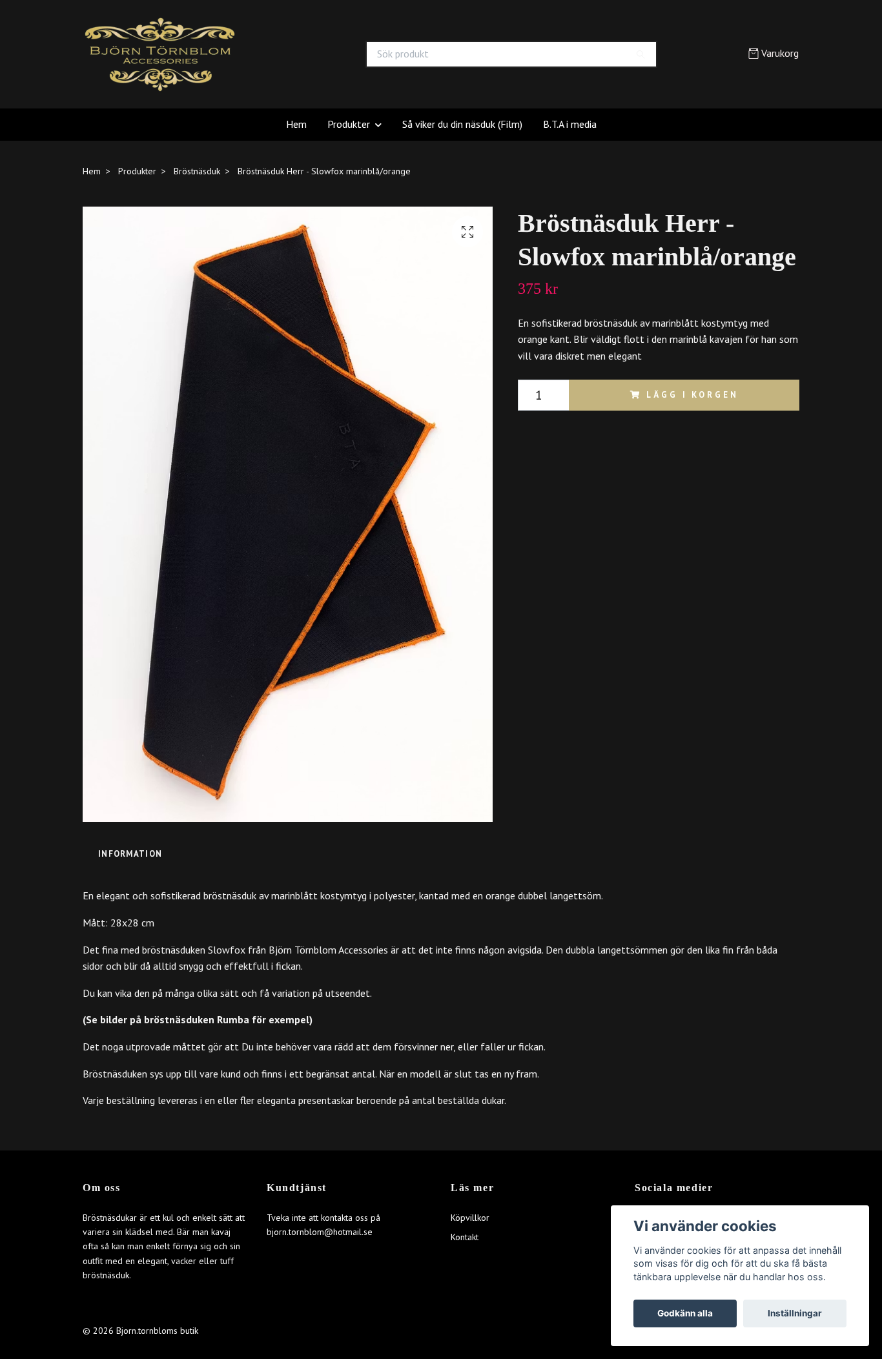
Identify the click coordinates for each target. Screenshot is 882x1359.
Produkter (348, 124)
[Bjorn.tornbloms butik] (262, 54)
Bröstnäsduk (197, 171)
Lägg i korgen (692, 394)
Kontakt (464, 1237)
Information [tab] (130, 853)
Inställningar (795, 1313)
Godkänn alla (685, 1313)
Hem (296, 124)
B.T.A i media (570, 124)
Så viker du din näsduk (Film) (462, 124)
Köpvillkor (470, 1217)
